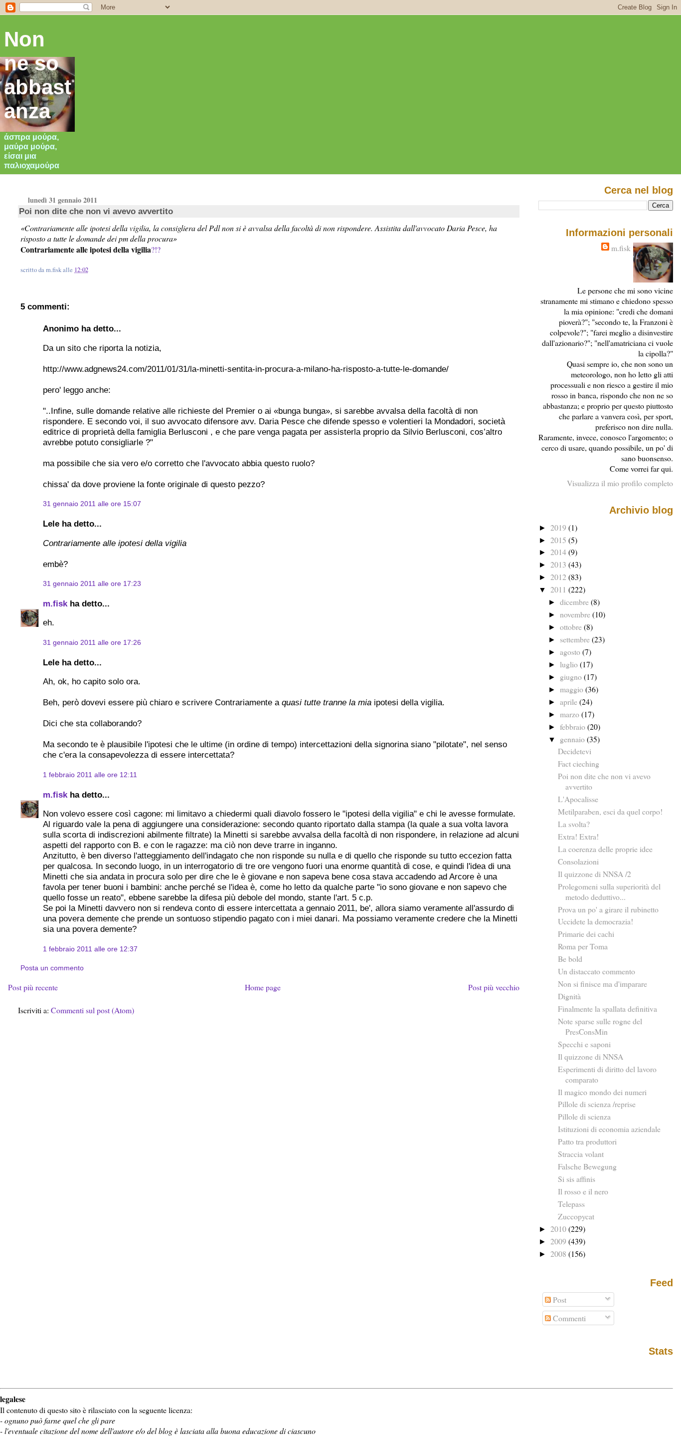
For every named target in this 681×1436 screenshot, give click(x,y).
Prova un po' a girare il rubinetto (608, 909)
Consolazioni (578, 861)
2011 (559, 589)
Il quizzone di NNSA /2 (594, 873)
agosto (571, 651)
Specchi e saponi (584, 1044)
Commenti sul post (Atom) (92, 1010)
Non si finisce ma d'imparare (602, 983)
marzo (570, 714)
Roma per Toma (583, 946)
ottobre (572, 626)
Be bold (570, 958)
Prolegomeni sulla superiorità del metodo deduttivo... (609, 891)
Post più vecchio (493, 987)
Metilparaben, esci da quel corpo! (610, 811)
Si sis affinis (576, 1178)
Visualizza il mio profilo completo (620, 483)
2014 (559, 552)
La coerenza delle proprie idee (605, 849)
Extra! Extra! (578, 836)
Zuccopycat (576, 1216)
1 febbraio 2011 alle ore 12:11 (90, 775)
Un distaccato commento (596, 971)
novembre (576, 614)
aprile (569, 701)
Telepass (571, 1203)
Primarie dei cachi (586, 933)
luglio (570, 664)
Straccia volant (581, 1154)
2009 (559, 1241)
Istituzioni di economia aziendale (609, 1129)
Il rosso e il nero (583, 1191)
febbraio (573, 726)
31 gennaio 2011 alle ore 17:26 (92, 642)
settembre (576, 639)
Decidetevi (574, 751)
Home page (263, 987)
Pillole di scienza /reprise (597, 1104)
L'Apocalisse (578, 799)
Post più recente (33, 987)
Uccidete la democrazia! (595, 921)
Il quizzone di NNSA (590, 1056)
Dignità (569, 996)
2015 (559, 540)
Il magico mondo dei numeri (602, 1092)
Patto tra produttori (587, 1141)
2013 (559, 564)
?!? (156, 249)
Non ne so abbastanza (37, 75)
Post (558, 1299)
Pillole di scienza (584, 1116)
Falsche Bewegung (587, 1166)
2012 (559, 577)
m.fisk (55, 603)
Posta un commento (52, 968)
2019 (559, 527)
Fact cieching (578, 763)
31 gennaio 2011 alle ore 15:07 (92, 504)
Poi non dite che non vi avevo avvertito (96, 211)
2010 (559, 1228)
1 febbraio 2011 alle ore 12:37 (90, 949)
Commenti (568, 1318)
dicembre (575, 601)
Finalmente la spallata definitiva (607, 1008)
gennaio (573, 739)
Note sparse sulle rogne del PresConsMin (600, 1026)
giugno (572, 676)
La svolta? (574, 824)
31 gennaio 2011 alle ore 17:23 (92, 583)
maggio (572, 689)
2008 (559, 1253)
